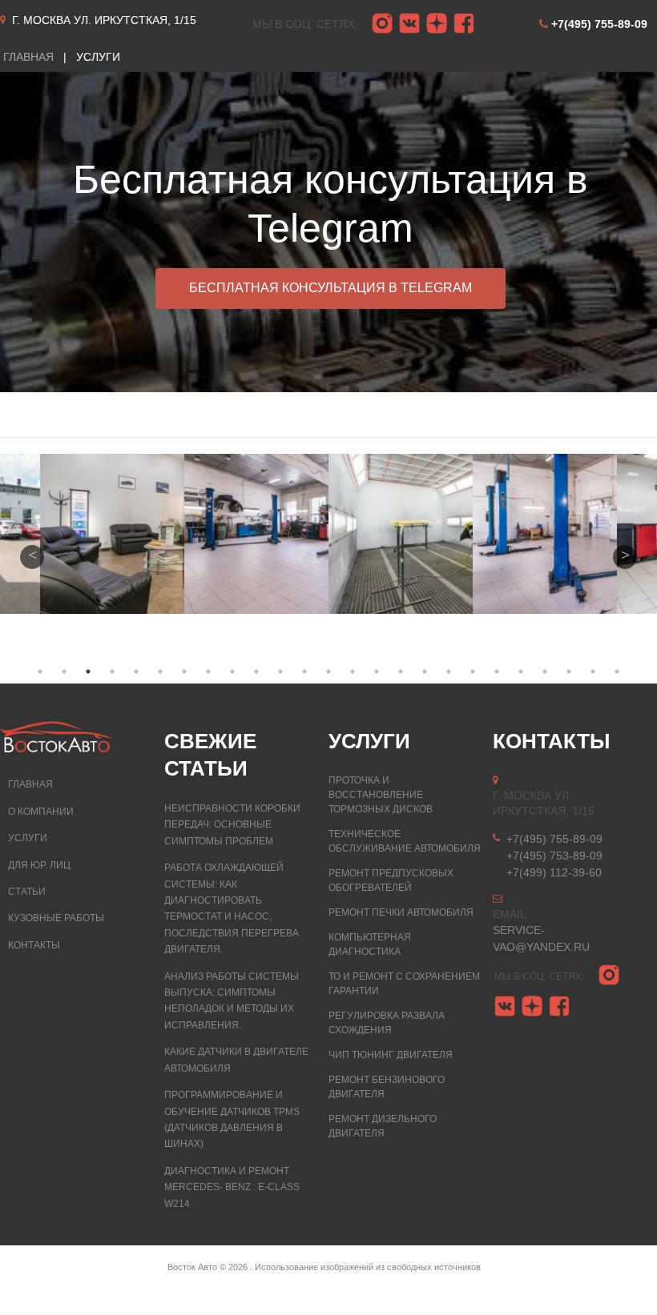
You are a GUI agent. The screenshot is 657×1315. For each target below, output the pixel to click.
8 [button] (208, 672)
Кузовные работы (56, 918)
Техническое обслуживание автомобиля (404, 841)
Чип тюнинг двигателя (390, 1054)
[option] (328, 232)
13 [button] (328, 672)
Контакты (34, 945)
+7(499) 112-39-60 (554, 872)
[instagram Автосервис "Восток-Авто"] (382, 24)
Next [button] (625, 557)
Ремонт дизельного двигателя (382, 1126)
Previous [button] (32, 557)
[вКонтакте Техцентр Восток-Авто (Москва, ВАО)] (409, 24)
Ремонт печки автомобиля (401, 912)
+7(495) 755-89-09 (599, 24)
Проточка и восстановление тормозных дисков (380, 795)
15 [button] (377, 672)
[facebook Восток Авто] (463, 24)
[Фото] (113, 534)
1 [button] (40, 672)
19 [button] (473, 672)
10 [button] (256, 672)
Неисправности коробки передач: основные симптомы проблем (232, 825)
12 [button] (304, 672)
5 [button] (136, 672)
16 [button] (401, 672)
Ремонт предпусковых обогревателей (390, 880)
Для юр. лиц (39, 865)
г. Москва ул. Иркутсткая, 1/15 (104, 20)
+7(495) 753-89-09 (554, 855)
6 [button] (160, 672)
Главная (30, 784)
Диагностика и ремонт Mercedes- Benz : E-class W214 (232, 1187)
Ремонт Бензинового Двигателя (386, 1087)
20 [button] (497, 672)
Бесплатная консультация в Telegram (330, 288)
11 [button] (280, 672)
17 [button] (425, 672)
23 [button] (569, 672)
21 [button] (521, 672)
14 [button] (353, 672)
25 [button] (617, 672)
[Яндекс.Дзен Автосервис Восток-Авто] (436, 24)
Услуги (27, 838)
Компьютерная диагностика (369, 944)
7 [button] (184, 672)
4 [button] (112, 672)
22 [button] (545, 672)
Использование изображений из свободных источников (368, 1267)
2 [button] (64, 672)
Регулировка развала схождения (386, 1023)
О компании (41, 811)
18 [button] (449, 672)
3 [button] (88, 672)
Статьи (27, 891)
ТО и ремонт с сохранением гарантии (404, 983)
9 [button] (232, 672)
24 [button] (593, 672)
